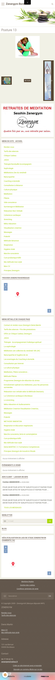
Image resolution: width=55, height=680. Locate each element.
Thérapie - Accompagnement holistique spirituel (22, 342)
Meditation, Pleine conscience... (16, 372)
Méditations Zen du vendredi (15, 173)
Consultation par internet (14, 363)
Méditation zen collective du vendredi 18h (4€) (22, 351)
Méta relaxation (10, 224)
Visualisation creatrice (12, 228)
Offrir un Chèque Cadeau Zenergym (18, 334)
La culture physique (11, 368)
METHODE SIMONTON (13, 421)
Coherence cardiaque (12, 215)
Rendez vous (6, 613)
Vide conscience (10, 202)
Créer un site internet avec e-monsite (27, 666)
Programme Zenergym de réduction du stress (22, 380)
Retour (27, 81)
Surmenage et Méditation (14, 207)
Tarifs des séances (11, 151)
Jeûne (6, 160)
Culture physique (10, 190)
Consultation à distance (13, 185)
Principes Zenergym (11, 270)
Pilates (6, 198)
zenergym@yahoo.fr (9, 662)
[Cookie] (5, 675)
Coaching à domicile (12, 181)
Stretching (8, 219)
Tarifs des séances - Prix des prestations (19, 329)
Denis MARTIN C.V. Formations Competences (21, 447)
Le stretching (9, 400)
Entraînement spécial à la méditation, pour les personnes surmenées (26, 386)
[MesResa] (44, 676)
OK (50, 521)
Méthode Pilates (10, 376)
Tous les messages (12, 508)
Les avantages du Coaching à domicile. (19, 359)
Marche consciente (11, 253)
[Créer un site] (10, 676)
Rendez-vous (9, 147)
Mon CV (7, 266)
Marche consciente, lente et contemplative (20, 434)
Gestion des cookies (27, 585)
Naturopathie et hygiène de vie (16, 355)
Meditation (8, 194)
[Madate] (27, 676)
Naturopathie (9, 177)
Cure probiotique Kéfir (12, 258)
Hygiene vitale (9, 249)
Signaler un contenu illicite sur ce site (27, 669)
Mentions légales (27, 581)
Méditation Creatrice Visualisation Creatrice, (21, 409)
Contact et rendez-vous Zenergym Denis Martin (22, 325)
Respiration (8, 245)
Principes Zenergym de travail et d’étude (19, 451)
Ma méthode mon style (13, 262)
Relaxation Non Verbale (13, 211)
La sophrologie (10, 346)
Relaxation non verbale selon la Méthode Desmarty (24, 392)
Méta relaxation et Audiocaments (17, 404)
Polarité (7, 236)
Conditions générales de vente (27, 589)
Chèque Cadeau (10, 156)
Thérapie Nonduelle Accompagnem (17, 164)
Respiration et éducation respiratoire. (18, 426)
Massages (8, 232)
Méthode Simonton (11, 241)
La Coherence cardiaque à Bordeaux (18, 396)
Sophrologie (8, 168)
